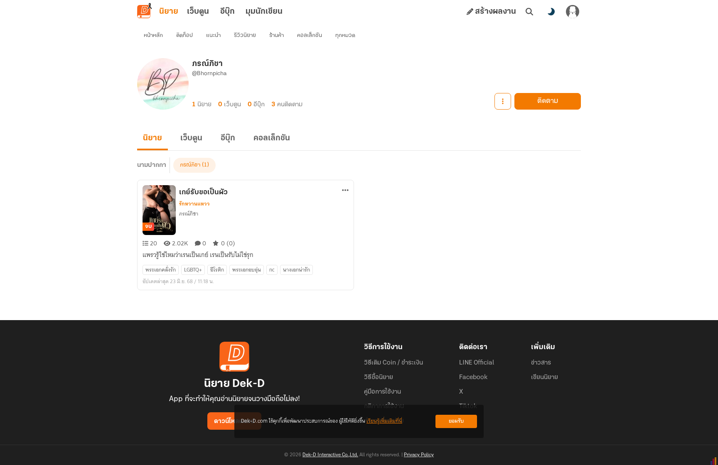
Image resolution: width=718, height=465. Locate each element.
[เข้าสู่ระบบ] (572, 11)
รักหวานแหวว (194, 204)
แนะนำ (213, 35)
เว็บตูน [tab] (198, 11)
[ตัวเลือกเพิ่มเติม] (502, 101)
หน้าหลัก (153, 35)
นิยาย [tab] (168, 11)
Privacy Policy (419, 455)
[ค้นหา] (529, 11)
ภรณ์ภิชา (190, 165)
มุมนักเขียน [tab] (264, 11)
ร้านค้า (276, 35)
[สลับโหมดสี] (551, 11)
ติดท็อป (184, 35)
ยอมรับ (456, 421)
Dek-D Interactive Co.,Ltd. (330, 455)
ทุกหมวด (345, 35)
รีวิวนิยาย (245, 35)
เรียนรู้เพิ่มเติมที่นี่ (384, 421)
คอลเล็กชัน (309, 35)
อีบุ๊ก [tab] (227, 11)
